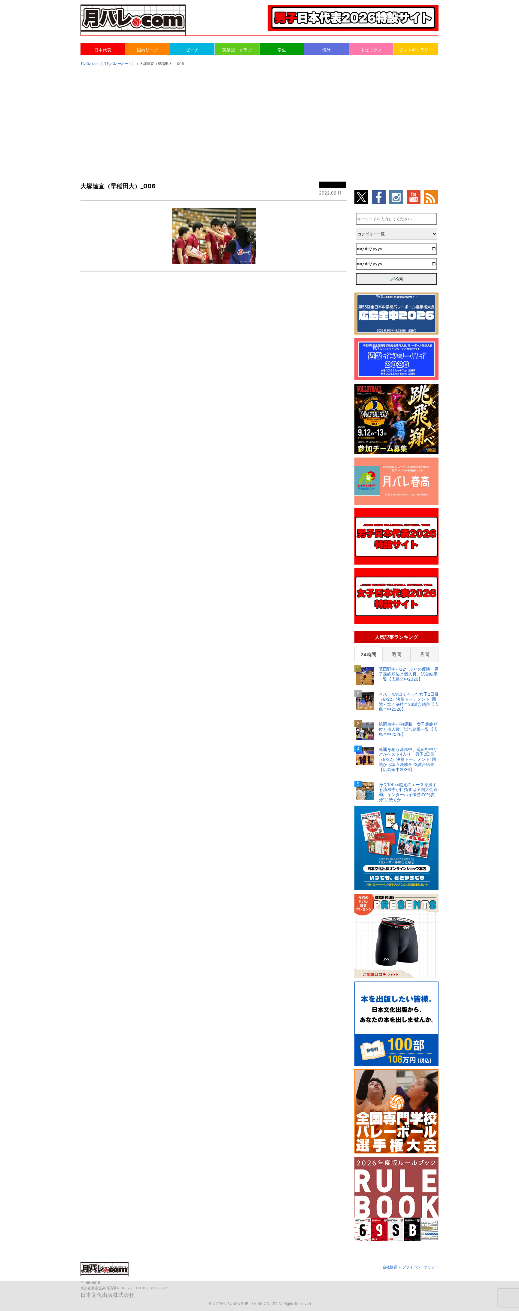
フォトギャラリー (416, 49)
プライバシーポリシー (420, 1267)
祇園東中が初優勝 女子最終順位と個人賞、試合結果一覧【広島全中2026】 (408, 729)
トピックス (371, 49)
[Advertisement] (259, 118)
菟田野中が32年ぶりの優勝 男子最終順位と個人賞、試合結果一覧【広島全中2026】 (409, 674)
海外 (326, 49)
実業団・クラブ (237, 49)
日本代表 (102, 49)
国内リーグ (147, 49)
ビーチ (192, 49)
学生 (282, 49)
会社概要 (390, 1267)
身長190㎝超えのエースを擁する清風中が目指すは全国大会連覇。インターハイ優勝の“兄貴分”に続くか (408, 792)
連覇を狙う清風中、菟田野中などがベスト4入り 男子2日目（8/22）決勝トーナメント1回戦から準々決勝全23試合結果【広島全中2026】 (408, 759)
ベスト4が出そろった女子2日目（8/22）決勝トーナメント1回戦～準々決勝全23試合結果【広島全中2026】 (409, 702)
